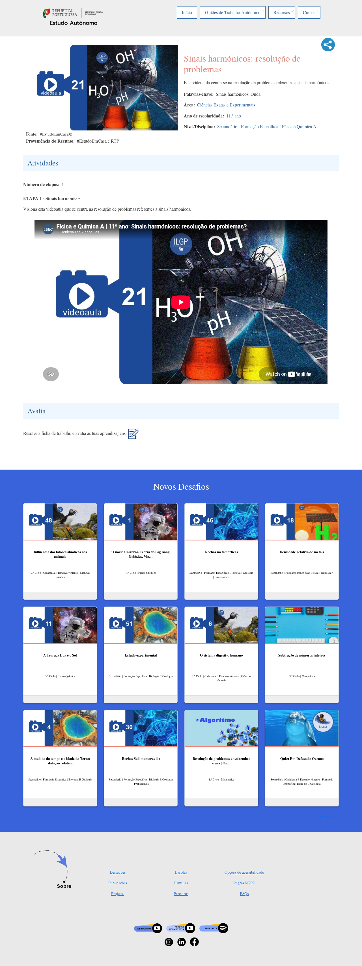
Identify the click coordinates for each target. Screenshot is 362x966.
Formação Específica (259, 126)
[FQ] (133, 436)
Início (187, 12)
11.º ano (233, 116)
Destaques (118, 872)
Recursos (281, 12)
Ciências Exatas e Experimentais (226, 105)
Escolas (181, 872)
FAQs (244, 893)
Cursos (309, 12)
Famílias (181, 883)
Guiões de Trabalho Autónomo (232, 12)
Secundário (227, 126)
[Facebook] (194, 941)
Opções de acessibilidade (244, 872)
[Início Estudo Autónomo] (73, 12)
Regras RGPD (244, 883)
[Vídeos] (180, 927)
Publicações (117, 883)
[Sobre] (54, 869)
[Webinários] (148, 927)
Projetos (117, 893)
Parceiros (181, 893)
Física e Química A (299, 126)
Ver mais (324, 816)
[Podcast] (213, 927)
